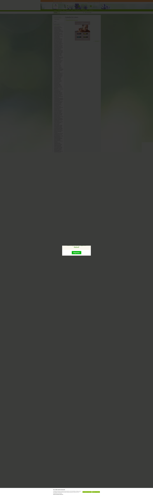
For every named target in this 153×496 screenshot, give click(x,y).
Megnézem (76, 252)
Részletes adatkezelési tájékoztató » (58, 494)
